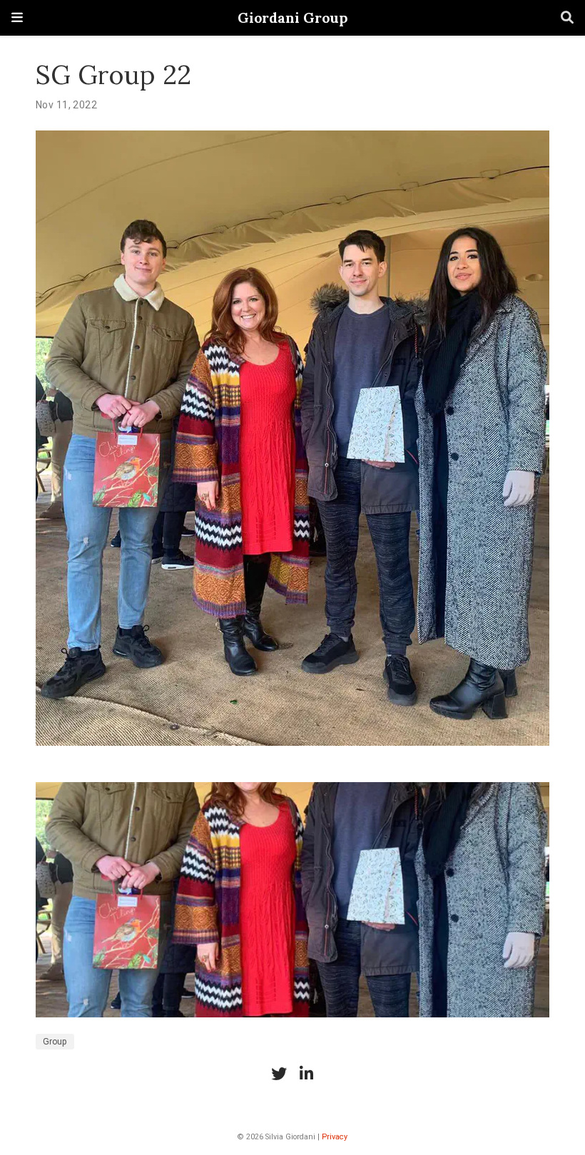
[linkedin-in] (306, 1073)
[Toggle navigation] (17, 17)
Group (55, 1042)
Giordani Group (292, 17)
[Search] (567, 18)
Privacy (334, 1136)
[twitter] (279, 1073)
